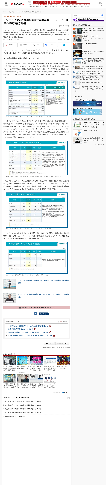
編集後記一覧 (100, 144)
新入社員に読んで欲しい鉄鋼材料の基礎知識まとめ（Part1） (23, 412)
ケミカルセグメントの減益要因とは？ (37, 307)
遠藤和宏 (60, 39)
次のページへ (44, 314)
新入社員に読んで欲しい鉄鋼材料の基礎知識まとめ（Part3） (23, 405)
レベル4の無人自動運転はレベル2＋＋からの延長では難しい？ (93, 140)
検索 (102, 15)
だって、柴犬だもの (90, 130)
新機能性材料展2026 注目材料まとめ (16, 416)
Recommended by (57, 392)
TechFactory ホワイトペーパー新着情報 (16, 397)
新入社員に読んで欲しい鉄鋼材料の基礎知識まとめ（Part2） (23, 409)
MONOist (5, 12)
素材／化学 (11, 12)
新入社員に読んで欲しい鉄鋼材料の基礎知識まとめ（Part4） (23, 401)
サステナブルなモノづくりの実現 (82, 108)
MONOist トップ (62, 343)
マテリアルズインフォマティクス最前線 (84, 100)
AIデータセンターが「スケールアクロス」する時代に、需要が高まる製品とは (93, 125)
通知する (25, 44)
